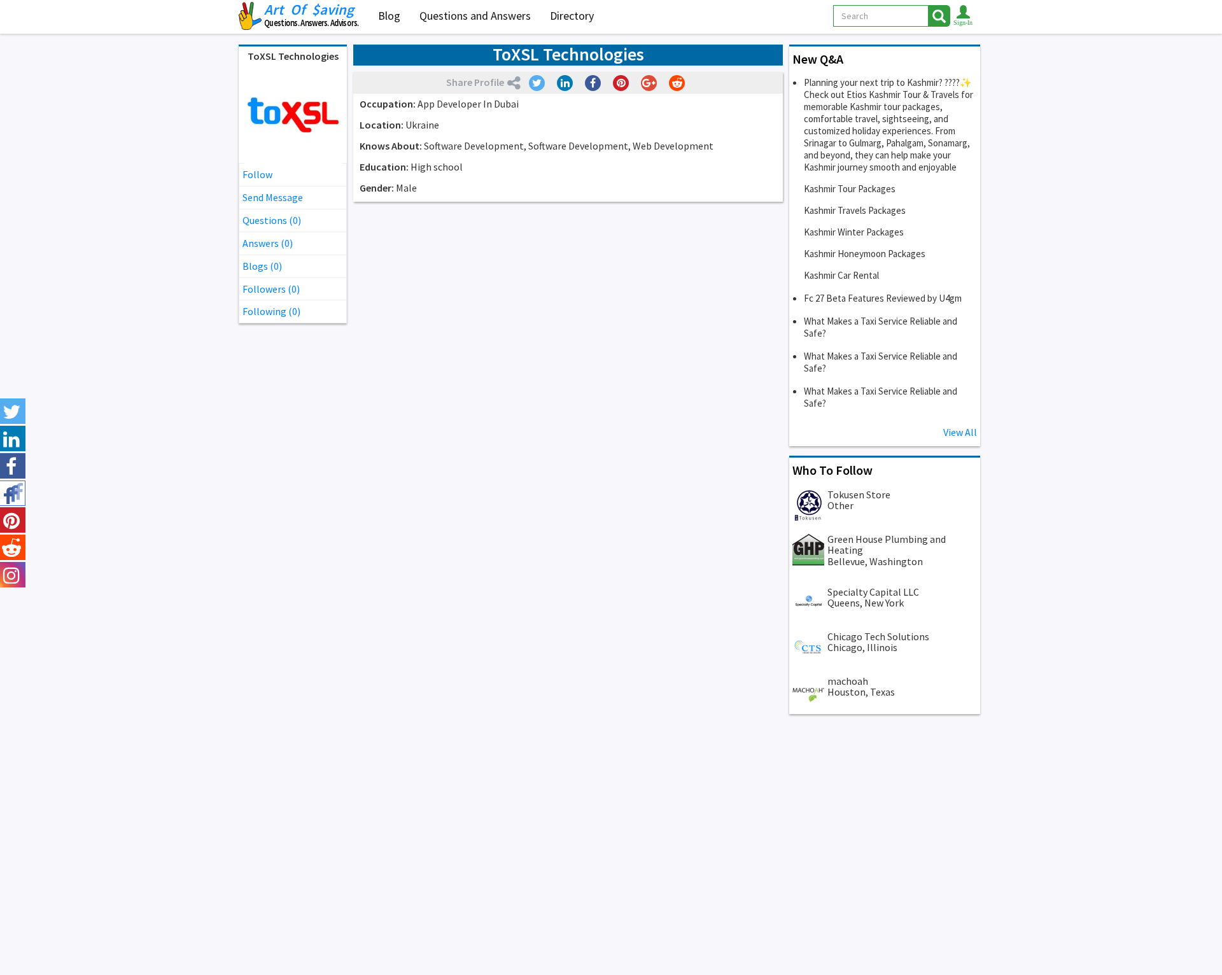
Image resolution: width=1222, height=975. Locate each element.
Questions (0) (271, 220)
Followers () (271, 289)
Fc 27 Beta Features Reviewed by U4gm (883, 298)
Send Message (272, 197)
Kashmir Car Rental (841, 275)
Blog (389, 15)
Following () (271, 311)
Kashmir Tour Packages (849, 189)
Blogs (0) (262, 266)
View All (960, 432)
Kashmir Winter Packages (854, 232)
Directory (572, 15)
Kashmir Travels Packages (855, 210)
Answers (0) (267, 243)
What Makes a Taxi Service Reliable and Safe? (880, 327)
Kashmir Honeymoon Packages (864, 254)
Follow (257, 174)
